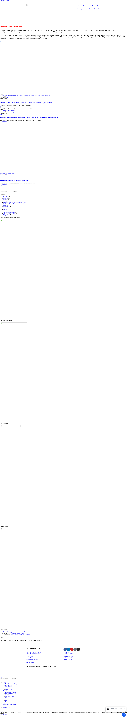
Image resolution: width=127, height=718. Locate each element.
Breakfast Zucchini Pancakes (22, 632)
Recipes (92, 5)
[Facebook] (65, 649)
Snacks (5, 209)
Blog (98, 5)
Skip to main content (4, 0)
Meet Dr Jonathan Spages (11, 683)
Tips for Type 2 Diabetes (39, 95)
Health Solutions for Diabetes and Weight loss (13, 95)
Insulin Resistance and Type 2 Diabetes (20, 634)
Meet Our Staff (9, 689)
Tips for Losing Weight (29, 95)
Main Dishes (6, 206)
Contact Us (96, 8)
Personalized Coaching (10, 692)
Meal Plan (7, 695)
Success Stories (9, 688)
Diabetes (2, 95)
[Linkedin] (68, 649)
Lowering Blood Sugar (10, 693)
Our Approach (8, 686)
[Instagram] (78, 649)
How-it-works (8, 685)
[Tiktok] (75, 649)
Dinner (5, 199)
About (79, 5)
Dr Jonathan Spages (10, 112)
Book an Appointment (81, 8)
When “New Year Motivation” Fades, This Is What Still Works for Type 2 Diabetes (26, 103)
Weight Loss (47, 95)
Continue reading (3, 106)
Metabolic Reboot (9, 696)
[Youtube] (71, 649)
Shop (90, 8)
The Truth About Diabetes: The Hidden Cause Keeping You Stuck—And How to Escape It (29, 117)
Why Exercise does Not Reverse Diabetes (14, 180)
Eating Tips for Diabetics (9, 201)
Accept (5, 714)
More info (2, 714)
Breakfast (5, 197)
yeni (7, 97)
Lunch (4, 205)
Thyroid (5, 210)
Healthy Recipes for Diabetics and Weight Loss (14, 203)
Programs (85, 5)
